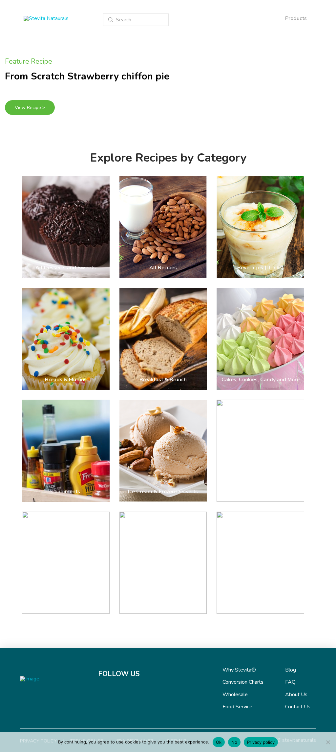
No (234, 742)
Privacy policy (261, 742)
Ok (218, 742)
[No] (328, 742)
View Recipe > (30, 107)
